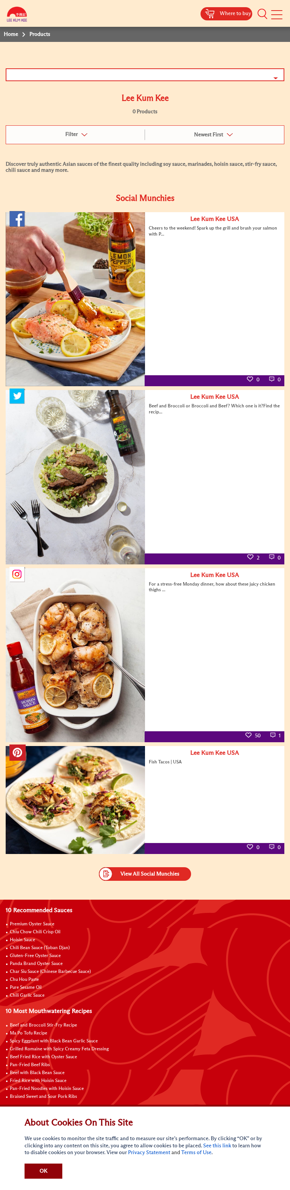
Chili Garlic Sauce (27, 995)
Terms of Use (196, 1152)
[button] (262, 14)
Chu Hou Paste (24, 979)
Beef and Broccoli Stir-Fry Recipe (43, 1025)
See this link (217, 1145)
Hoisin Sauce (22, 940)
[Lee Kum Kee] (17, 16)
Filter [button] (71, 134)
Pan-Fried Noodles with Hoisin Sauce (47, 1089)
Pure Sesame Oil (26, 987)
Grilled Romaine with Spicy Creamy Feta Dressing (59, 1049)
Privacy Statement (149, 1152)
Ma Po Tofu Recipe (28, 1033)
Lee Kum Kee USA (214, 219)
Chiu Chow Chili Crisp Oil (35, 932)
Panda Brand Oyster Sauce (36, 964)
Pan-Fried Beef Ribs (30, 1065)
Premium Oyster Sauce (32, 924)
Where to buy (235, 13)
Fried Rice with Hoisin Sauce (38, 1081)
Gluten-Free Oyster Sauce (35, 956)
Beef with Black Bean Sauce (37, 1073)
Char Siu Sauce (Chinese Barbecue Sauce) (50, 972)
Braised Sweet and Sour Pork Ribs (43, 1096)
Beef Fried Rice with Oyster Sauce (43, 1057)
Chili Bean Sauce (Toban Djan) (40, 948)
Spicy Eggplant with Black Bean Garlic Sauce (54, 1041)
